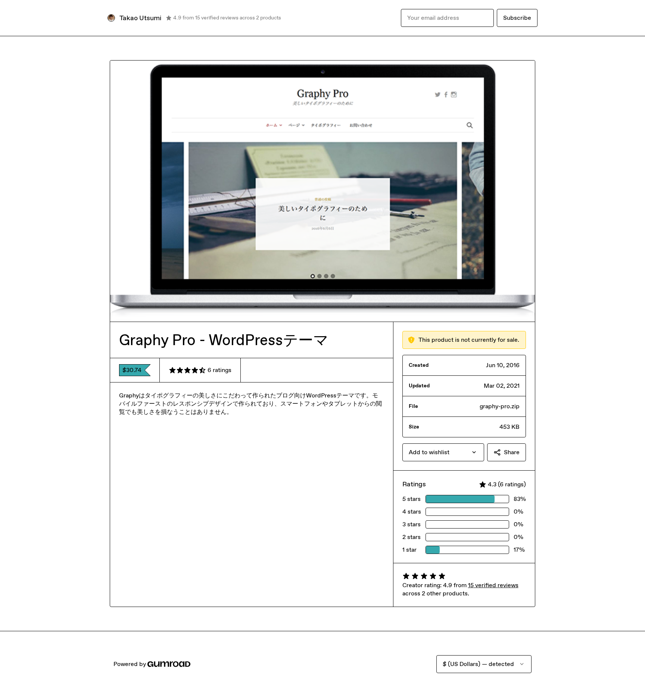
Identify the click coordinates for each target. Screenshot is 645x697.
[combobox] (443, 452)
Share (512, 452)
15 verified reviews (493, 585)
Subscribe (517, 17)
